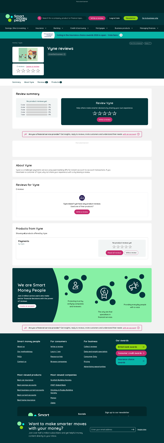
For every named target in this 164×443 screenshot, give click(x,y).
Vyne (20, 43)
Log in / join (56, 351)
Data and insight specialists (95, 351)
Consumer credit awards (130, 353)
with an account (129, 134)
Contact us (21, 361)
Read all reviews (114, 253)
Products (56, 82)
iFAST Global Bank (58, 385)
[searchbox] (62, 18)
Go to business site (150, 18)
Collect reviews (90, 346)
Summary (16, 82)
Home (14, 43)
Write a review (97, 18)
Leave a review (32, 66)
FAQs (19, 356)
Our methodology (24, 351)
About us (21, 346)
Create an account (27, 306)
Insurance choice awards (126, 361)
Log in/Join (115, 18)
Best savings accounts (26, 385)
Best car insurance (25, 380)
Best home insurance (26, 400)
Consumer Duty (90, 356)
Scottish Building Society (61, 380)
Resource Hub (57, 356)
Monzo (53, 398)
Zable (53, 403)
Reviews (42, 82)
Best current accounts (26, 395)
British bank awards (127, 347)
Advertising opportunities (95, 366)
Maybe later (142, 430)
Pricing (87, 361)
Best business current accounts (30, 390)
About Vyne (29, 82)
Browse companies (59, 361)
